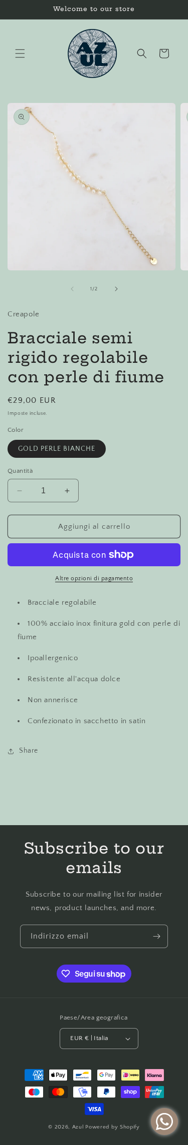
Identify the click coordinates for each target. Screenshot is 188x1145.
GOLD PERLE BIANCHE (56, 449)
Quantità (20, 470)
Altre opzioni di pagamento (94, 578)
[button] (20, 53)
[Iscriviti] (156, 936)
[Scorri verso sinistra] (72, 289)
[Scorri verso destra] (116, 289)
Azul (78, 1127)
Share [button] (28, 751)
